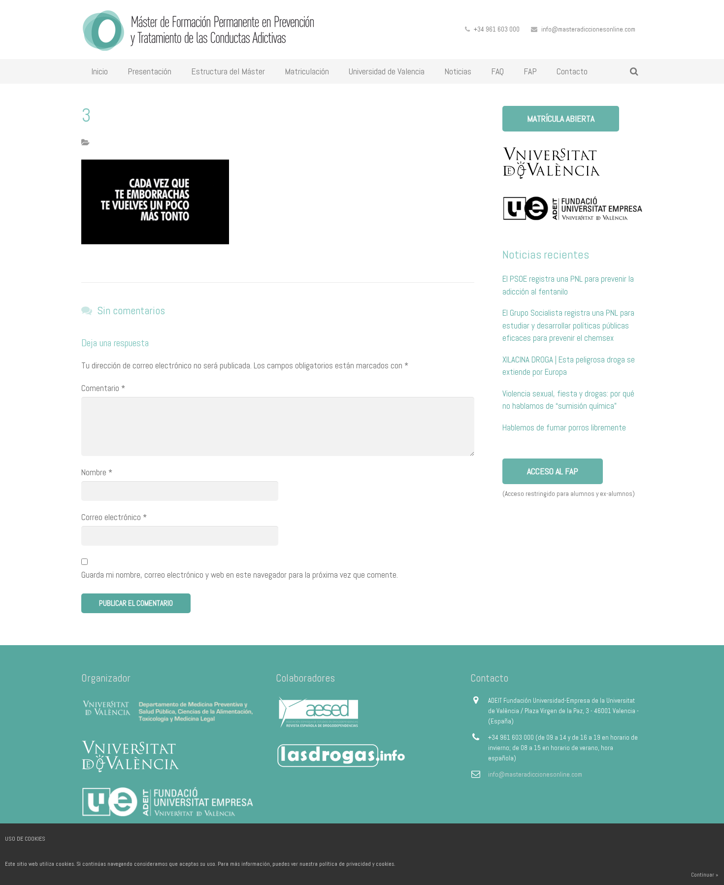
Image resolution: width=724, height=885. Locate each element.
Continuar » (704, 874)
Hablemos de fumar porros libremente (564, 427)
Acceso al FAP (552, 471)
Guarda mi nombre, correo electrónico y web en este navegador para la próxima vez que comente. (239, 574)
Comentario (103, 388)
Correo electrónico (114, 517)
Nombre (96, 472)
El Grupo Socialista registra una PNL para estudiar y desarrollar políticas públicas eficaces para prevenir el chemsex (568, 325)
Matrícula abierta (560, 118)
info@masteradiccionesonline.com (588, 29)
